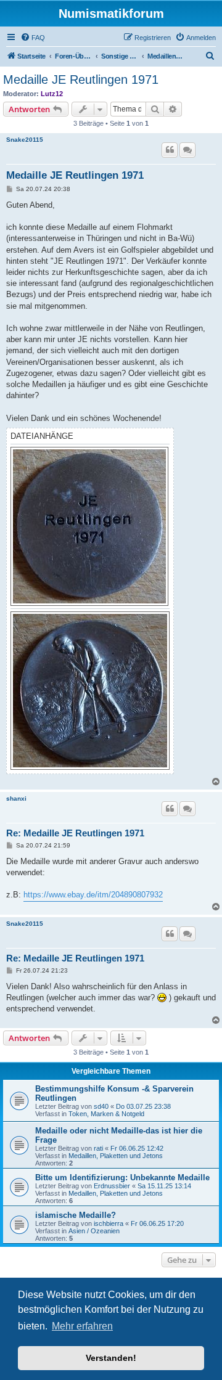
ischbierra (108, 1223)
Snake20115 (24, 139)
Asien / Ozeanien (94, 1231)
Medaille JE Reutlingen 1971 (80, 79)
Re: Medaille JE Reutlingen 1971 (75, 833)
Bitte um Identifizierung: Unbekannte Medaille (122, 1177)
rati (98, 1148)
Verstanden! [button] (111, 1358)
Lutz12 (52, 93)
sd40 (101, 1106)
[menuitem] (32, 37)
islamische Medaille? (75, 1215)
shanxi (16, 798)
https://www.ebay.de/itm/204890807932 (93, 894)
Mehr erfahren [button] (82, 1326)
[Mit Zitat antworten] (170, 149)
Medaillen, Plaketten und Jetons (115, 1155)
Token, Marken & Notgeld (106, 1113)
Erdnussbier (112, 1186)
